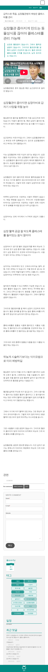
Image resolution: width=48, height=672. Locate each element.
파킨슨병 (17, 595)
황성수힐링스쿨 (9, 21)
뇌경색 (30, 584)
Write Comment (18, 486)
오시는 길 (41, 668)
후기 (32, 668)
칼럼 (36, 21)
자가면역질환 (30, 599)
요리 (11, 569)
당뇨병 (18, 592)
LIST (26, 486)
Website (8, 513)
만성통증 (30, 613)
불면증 (30, 588)
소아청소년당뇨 (17, 602)
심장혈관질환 (30, 602)
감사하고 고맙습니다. (12, 654)
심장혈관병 (9, 480)
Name (8, 498)
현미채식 (30, 581)
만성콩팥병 (17, 613)
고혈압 (18, 581)
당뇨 (17, 584)
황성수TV (10, 560)
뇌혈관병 (30, 595)
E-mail (8, 505)
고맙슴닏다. (9, 642)
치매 (30, 592)
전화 (7, 668)
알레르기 (17, 599)
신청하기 (15, 668)
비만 (30, 606)
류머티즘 (17, 588)
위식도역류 (30, 610)
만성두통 (17, 606)
